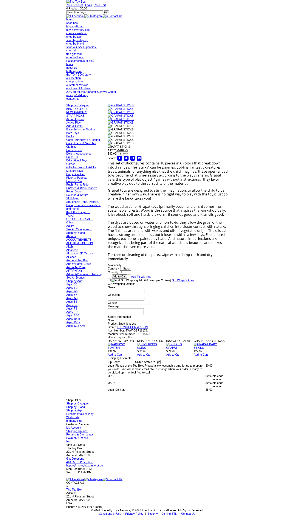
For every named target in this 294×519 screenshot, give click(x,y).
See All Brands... (76, 277)
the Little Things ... (78, 212)
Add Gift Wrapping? (154, 280)
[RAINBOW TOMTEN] (122, 347)
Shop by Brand (75, 232)
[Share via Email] (139, 158)
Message (113, 306)
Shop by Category (77, 105)
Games (70, 164)
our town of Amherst (78, 88)
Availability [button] (114, 265)
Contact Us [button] (188, 513)
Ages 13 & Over (76, 325)
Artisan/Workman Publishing (84, 274)
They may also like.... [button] (122, 337)
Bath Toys (72, 133)
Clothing (71, 146)
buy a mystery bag (78, 29)
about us (71, 67)
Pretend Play (74, 181)
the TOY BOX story (78, 74)
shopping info (74, 81)
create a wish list (76, 33)
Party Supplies (75, 174)
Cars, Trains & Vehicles (81, 143)
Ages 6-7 (71, 305)
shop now (72, 23)
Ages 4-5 (71, 298)
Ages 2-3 (71, 291)
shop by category (77, 40)
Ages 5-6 (71, 301)
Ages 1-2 (71, 288)
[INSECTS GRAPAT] (180, 347)
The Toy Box (74, 489)
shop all (71, 50)
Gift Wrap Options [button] (183, 280)
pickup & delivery (77, 95)
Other (69, 222)
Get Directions (75, 458)
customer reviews (77, 85)
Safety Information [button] (119, 316)
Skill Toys (72, 198)
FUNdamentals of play (80, 60)
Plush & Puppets (76, 177)
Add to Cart (115, 354)
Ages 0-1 (71, 284)
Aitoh (69, 246)
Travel (70, 215)
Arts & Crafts (74, 126)
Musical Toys (74, 170)
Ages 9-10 (72, 315)
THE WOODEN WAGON (132, 327)
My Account (73, 427)
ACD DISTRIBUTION (79, 243)
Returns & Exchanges (80, 434)
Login (88, 5)
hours (69, 64)
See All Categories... (79, 229)
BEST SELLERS (76, 108)
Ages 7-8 (71, 308)
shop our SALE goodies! (81, 47)
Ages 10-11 (73, 319)
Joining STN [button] (169, 513)
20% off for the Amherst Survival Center (91, 91)
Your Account (74, 5)
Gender (112, 302)
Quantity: (113, 272)
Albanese (72, 250)
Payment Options (77, 438)
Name (111, 287)
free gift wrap (74, 54)
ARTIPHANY (74, 270)
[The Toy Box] (76, 1)
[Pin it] (132, 158)
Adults (70, 226)
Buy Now (122, 153)
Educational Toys (77, 160)
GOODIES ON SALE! (79, 219)
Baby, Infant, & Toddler (80, 129)
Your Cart (100, 5)
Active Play (73, 122)
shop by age (74, 36)
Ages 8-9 (71, 312)
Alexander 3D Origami (80, 253)
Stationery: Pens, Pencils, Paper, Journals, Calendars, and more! (83, 205)
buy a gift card (75, 26)
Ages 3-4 (71, 294)
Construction (74, 150)
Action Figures (75, 119)
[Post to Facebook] (119, 158)
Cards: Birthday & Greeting (83, 139)
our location (73, 78)
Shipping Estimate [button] (120, 358)
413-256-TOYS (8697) (79, 462)
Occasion (114, 294)
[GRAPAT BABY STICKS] (211, 347)
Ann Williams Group (78, 263)
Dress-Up (72, 157)
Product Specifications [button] (122, 323)
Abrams (71, 236)
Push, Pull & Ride (77, 184)
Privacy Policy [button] (134, 513)
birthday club (74, 71)
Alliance (71, 257)
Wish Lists (72, 417)
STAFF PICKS (75, 115)
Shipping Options (77, 431)
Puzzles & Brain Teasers (81, 188)
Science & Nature (77, 195)
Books (70, 136)
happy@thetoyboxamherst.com (85, 465)
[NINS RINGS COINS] (151, 347)
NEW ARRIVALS (76, 112)
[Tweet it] (126, 158)
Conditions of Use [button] (110, 513)
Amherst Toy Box (77, 260)
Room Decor (74, 191)
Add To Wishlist (141, 276)
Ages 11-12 (73, 322)
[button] (121, 105)
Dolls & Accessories (78, 153)
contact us (72, 98)
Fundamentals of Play (80, 413)
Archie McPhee (75, 267)
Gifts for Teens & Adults (81, 167)
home (69, 19)
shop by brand (75, 43)
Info (68, 441)
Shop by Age (74, 281)
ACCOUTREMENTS (79, 239)
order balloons (75, 57)
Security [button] (152, 513)
